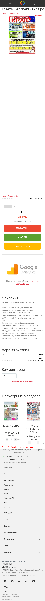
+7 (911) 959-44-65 (9, 564)
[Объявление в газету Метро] (11, 411)
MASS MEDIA (9, 480)
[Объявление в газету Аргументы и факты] (34, 411)
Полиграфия (9, 474)
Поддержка (9, 539)
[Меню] (3, 3)
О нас (6, 519)
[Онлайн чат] (6, 587)
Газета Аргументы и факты (34, 428)
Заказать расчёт (23, 246)
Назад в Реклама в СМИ (10, 13)
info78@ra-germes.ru (10, 567)
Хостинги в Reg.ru (7, 599)
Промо (4, 591)
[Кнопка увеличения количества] (27, 212)
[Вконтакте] (5, 581)
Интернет (8, 467)
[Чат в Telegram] (12, 581)
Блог (6, 546)
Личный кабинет (11, 533)
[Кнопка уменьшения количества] (16, 212)
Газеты (6, 489)
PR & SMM (8, 513)
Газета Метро (11, 425)
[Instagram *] (26, 581)
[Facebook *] (19, 581)
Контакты (8, 526)
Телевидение (8, 485)
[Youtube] (33, 581)
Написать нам (27, 452)
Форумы (7, 552)
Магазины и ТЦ (9, 498)
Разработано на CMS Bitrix (9, 594)
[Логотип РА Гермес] (22, 3)
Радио (6, 494)
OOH (5, 502)
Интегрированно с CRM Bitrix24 (10, 596)
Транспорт (7, 507)
